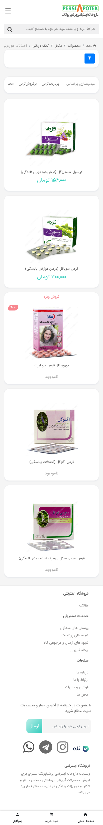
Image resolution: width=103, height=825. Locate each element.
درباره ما (82, 672)
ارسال (34, 726)
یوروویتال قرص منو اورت (51, 365)
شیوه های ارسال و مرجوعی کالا (66, 643)
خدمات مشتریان (75, 616)
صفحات (82, 660)
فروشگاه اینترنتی (75, 593)
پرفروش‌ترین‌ (28, 83)
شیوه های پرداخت (75, 635)
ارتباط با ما (80, 680)
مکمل (58, 45)
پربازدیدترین (50, 83)
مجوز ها (82, 694)
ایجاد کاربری (79, 650)
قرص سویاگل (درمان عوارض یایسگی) (51, 268)
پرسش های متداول (74, 628)
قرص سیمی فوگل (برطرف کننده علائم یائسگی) (52, 558)
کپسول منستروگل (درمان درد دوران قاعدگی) (51, 172)
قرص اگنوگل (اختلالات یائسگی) (51, 462)
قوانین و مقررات (76, 687)
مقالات (83, 605)
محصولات (74, 45)
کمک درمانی (40, 45)
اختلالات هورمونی (15, 45)
